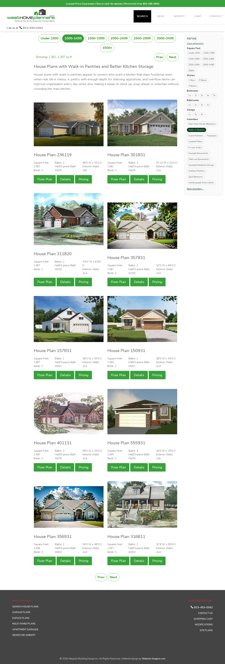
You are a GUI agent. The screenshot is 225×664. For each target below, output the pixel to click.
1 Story (191, 80)
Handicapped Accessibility (201, 182)
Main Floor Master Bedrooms (202, 123)
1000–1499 (73, 38)
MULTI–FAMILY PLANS (24, 623)
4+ (208, 95)
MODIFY (179, 16)
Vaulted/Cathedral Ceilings (201, 164)
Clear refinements (195, 43)
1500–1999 (96, 38)
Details (65, 179)
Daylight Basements (198, 153)
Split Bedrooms (195, 176)
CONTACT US (205, 613)
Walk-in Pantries (197, 129)
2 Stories (203, 80)
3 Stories (192, 85)
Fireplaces (212, 135)
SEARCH (142, 16)
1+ (189, 95)
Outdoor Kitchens (196, 170)
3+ (202, 95)
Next (172, 57)
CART (198, 16)
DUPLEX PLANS (21, 618)
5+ (214, 95)
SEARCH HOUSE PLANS (25, 606)
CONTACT (216, 16)
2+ (196, 95)
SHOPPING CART (203, 619)
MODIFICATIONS (204, 624)
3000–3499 (165, 38)
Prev (159, 57)
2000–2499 (119, 38)
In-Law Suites (195, 147)
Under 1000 (50, 38)
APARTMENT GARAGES (25, 629)
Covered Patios (195, 141)
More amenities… (195, 189)
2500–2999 (142, 38)
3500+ (107, 48)
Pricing (83, 179)
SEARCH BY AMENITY (23, 635)
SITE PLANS (206, 630)
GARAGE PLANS (21, 612)
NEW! (161, 16)
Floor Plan (44, 179)
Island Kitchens (195, 135)
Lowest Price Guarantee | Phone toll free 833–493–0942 (112, 3)
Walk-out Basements (198, 159)
